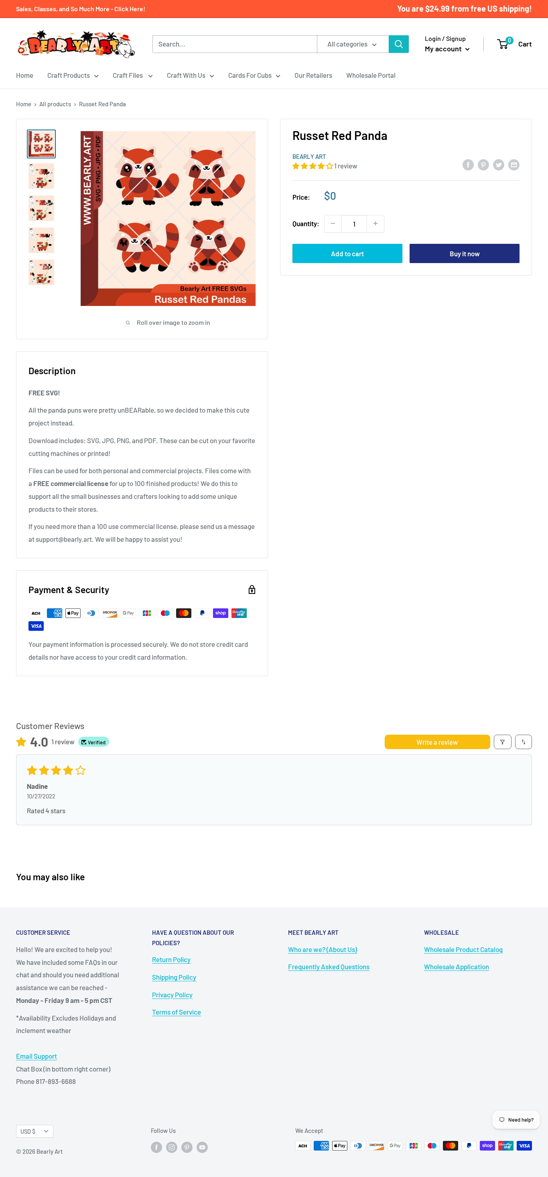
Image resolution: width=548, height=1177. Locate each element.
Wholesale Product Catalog (463, 949)
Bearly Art (309, 156)
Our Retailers (313, 75)
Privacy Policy (172, 995)
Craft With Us (186, 75)
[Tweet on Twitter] (498, 164)
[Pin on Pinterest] (483, 164)
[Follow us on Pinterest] (187, 1147)
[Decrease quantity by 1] (333, 223)
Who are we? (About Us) (322, 949)
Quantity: (305, 223)
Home (24, 75)
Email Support (36, 1056)
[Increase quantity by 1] (375, 223)
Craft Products (68, 75)
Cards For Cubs (250, 75)
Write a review (437, 742)
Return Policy (171, 959)
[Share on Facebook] (468, 164)
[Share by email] (514, 164)
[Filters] (503, 742)
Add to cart (347, 253)
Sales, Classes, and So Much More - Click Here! (80, 8)
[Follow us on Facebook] (156, 1147)
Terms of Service (176, 1012)
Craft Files (128, 75)
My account (444, 48)
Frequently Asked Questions (328, 966)
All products (55, 103)
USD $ (27, 1131)
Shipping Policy (174, 977)
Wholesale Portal (371, 75)
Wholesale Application (456, 966)
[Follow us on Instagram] (171, 1147)
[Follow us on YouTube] (202, 1147)
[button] (313, 166)
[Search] (399, 44)
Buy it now (465, 253)
